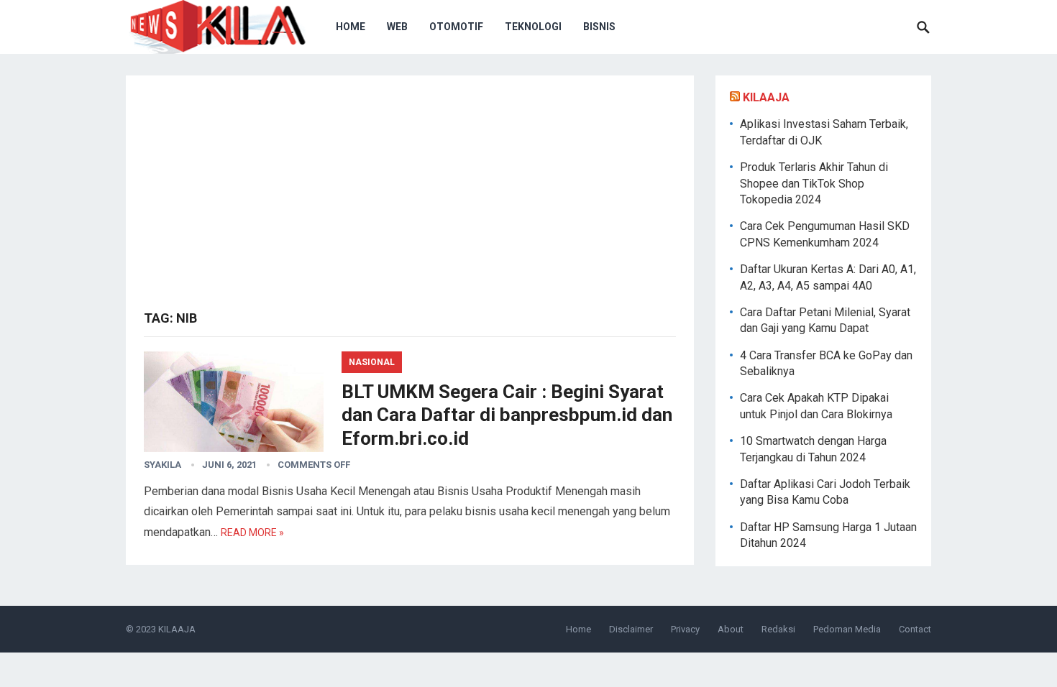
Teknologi (533, 26)
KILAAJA (766, 97)
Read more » (252, 532)
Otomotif (456, 26)
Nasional (372, 362)
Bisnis (599, 26)
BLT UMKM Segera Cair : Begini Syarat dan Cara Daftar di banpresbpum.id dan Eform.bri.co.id (507, 415)
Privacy (685, 629)
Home (350, 26)
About (730, 629)
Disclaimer (631, 629)
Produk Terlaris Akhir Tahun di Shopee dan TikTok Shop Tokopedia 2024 (814, 183)
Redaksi (778, 629)
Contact (915, 629)
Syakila (162, 464)
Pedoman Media (847, 629)
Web (397, 26)
